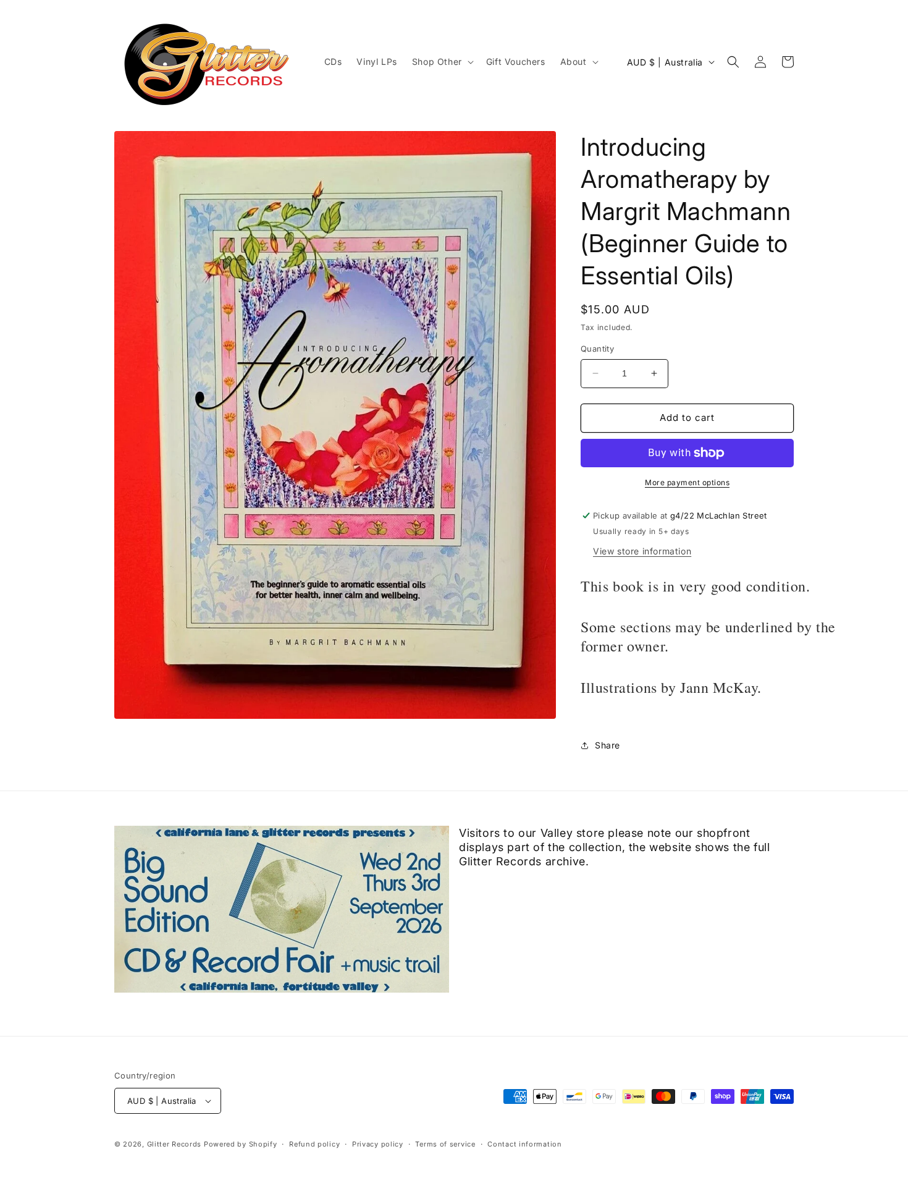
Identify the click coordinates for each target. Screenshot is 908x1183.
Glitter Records (174, 1144)
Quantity (597, 349)
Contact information (524, 1144)
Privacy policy (377, 1144)
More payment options (687, 482)
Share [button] (607, 745)
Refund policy (314, 1144)
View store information (642, 551)
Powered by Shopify (240, 1144)
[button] (442, 62)
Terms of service (445, 1144)
